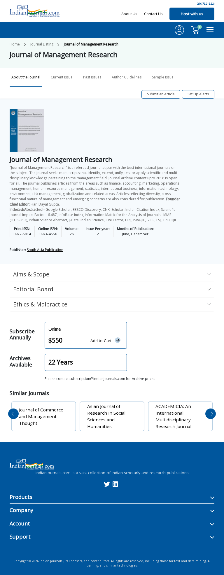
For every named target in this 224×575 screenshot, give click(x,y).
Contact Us (153, 13)
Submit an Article (161, 94)
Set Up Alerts (198, 94)
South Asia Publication (45, 249)
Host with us (192, 13)
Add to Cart (100, 340)
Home (15, 44)
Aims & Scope (31, 274)
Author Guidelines (126, 77)
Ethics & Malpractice (40, 304)
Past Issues (92, 77)
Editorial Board (33, 289)
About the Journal (25, 77)
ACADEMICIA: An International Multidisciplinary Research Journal (173, 416)
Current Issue (62, 77)
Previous (13, 414)
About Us (129, 13)
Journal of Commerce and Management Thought (41, 416)
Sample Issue (163, 77)
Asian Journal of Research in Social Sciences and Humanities (106, 416)
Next (210, 414)
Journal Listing (41, 44)
